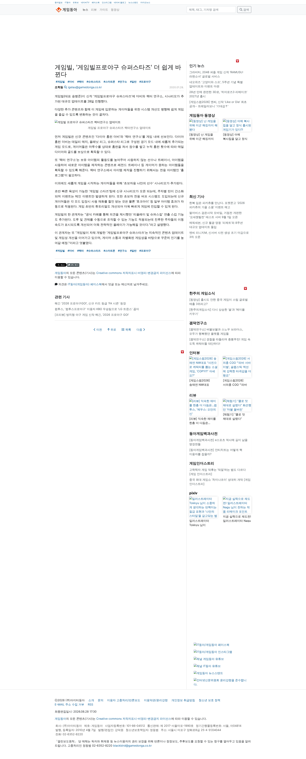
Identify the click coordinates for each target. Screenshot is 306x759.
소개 (91, 700)
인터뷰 (194, 353)
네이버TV (85, 2)
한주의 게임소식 (202, 293)
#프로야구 (145, 81)
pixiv (193, 493)
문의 (100, 700)
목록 (127, 329)
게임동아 (60, 273)
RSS (90, 704)
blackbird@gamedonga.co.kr (132, 745)
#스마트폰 (109, 81)
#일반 (133, 81)
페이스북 (96, 2)
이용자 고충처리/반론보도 (123, 700)
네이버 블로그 (120, 2)
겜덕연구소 (198, 323)
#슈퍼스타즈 (94, 81)
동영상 (115, 9)
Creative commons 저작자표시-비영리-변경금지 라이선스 (133, 273)
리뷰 (94, 9)
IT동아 (67, 2)
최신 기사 (196, 196)
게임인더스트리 (201, 463)
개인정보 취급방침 (183, 700)
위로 (113, 329)
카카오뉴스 (145, 2)
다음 (140, 329)
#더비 (71, 81)
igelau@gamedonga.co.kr (85, 87)
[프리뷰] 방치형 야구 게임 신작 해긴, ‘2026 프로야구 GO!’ (92, 314)
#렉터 (80, 81)
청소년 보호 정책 (209, 700)
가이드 (104, 9)
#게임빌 (60, 81)
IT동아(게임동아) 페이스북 (85, 284)
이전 (98, 329)
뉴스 (85, 9)
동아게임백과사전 (203, 433)
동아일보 (59, 2)
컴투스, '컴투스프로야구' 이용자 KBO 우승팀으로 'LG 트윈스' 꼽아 (97, 309)
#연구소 (122, 81)
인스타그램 (107, 2)
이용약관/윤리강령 (156, 700)
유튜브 (76, 2)
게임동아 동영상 (202, 115)
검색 (245, 9)
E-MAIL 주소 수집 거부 (69, 704)
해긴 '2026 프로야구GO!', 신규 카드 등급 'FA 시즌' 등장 (90, 303)
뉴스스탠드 (133, 2)
